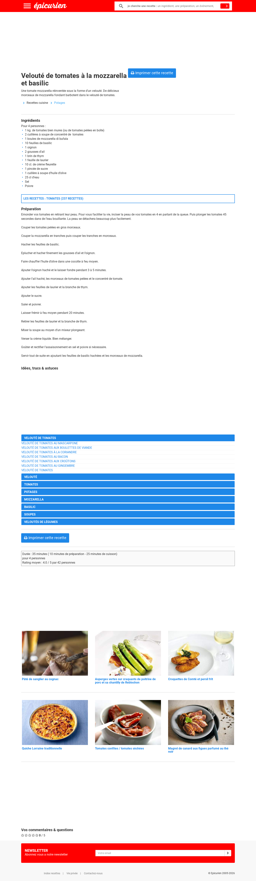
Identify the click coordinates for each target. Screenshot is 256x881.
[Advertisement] (128, 39)
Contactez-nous (93, 873)
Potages (59, 103)
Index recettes (52, 873)
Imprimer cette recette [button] (153, 73)
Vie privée (72, 873)
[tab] (128, 438)
